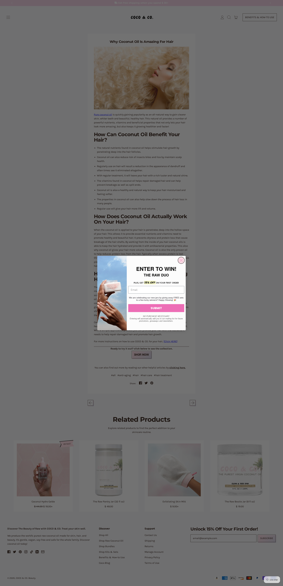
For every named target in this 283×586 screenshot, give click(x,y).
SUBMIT (156, 308)
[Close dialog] (181, 260)
